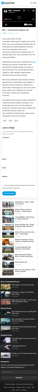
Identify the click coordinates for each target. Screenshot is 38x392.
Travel (4, 33)
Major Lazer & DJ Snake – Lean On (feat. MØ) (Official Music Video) (24, 300)
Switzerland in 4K (21, 262)
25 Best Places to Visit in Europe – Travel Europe (23, 210)
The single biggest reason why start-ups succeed (24, 339)
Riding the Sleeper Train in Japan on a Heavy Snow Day (24, 240)
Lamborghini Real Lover (19, 346)
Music (23, 387)
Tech (33, 387)
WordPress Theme (21, 384)
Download (23, 390)
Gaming (18, 387)
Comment (6, 137)
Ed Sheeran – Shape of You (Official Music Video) (23, 293)
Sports (28, 387)
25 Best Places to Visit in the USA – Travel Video (24, 233)
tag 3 (16, 120)
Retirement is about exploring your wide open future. (24, 327)
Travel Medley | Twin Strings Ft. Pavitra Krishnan (24, 218)
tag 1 (4, 120)
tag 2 (10, 120)
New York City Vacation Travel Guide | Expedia (25, 270)
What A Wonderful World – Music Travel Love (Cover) (24, 255)
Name (4, 159)
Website (4, 176)
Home (5, 387)
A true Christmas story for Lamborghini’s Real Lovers (24, 312)
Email (4, 168)
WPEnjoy (30, 384)
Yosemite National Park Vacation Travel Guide (23, 248)
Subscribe (19, 377)
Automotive (11, 387)
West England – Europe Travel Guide (23, 285)
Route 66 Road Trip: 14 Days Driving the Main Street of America (24, 226)
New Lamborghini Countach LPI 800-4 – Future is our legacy (24, 320)
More (17, 390)
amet (34, 62)
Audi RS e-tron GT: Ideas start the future (24, 353)
